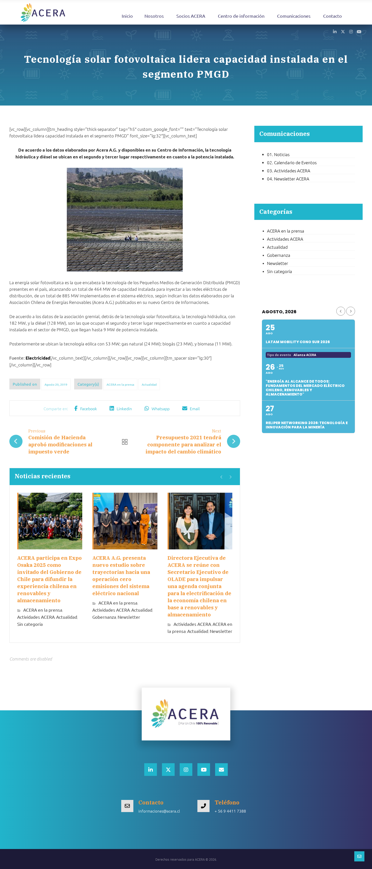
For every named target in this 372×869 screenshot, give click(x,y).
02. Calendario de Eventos (292, 162)
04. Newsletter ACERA (288, 178)
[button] (335, 31)
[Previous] (221, 477)
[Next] (230, 477)
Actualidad (149, 384)
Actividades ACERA (36, 616)
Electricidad (38, 358)
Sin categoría (30, 624)
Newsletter (129, 616)
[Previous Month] (340, 311)
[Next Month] (350, 311)
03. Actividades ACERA (288, 170)
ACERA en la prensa (120, 384)
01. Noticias (278, 154)
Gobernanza (104, 616)
